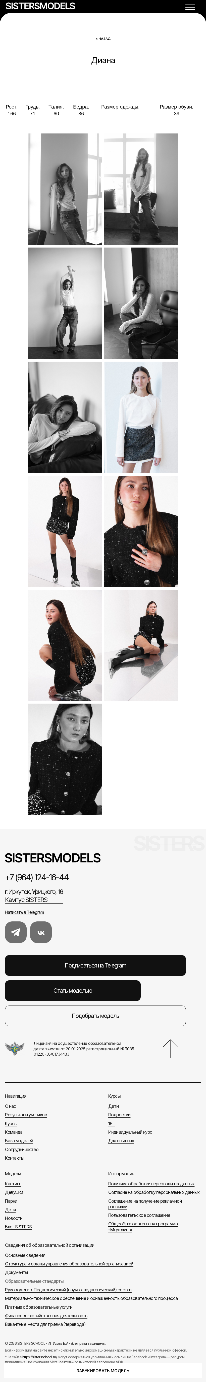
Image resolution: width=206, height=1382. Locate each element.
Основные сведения (25, 1255)
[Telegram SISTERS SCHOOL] (16, 932)
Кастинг (13, 1183)
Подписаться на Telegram (95, 965)
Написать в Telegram (24, 912)
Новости (14, 1218)
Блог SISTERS (18, 1226)
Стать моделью (73, 990)
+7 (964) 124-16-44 (37, 877)
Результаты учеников (26, 1114)
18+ (111, 1123)
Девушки (14, 1192)
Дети (113, 1106)
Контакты (14, 1158)
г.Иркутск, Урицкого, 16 (34, 896)
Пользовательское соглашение (139, 1215)
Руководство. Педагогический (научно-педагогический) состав (68, 1289)
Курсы (11, 1123)
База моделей (19, 1140)
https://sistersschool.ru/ (39, 1357)
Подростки (119, 1114)
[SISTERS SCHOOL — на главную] (103, 857)
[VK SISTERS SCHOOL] (41, 932)
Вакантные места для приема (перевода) (45, 1324)
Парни (11, 1201)
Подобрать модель (95, 1015)
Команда (14, 1132)
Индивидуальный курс (130, 1132)
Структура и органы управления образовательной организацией (69, 1263)
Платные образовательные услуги (39, 1307)
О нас (10, 1106)
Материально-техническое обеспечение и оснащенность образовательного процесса (91, 1298)
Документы (16, 1272)
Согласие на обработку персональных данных (154, 1192)
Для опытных (121, 1140)
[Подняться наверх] (170, 1048)
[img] (40, 6)
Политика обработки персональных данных (151, 1183)
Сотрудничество (22, 1149)
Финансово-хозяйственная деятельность (46, 1315)
